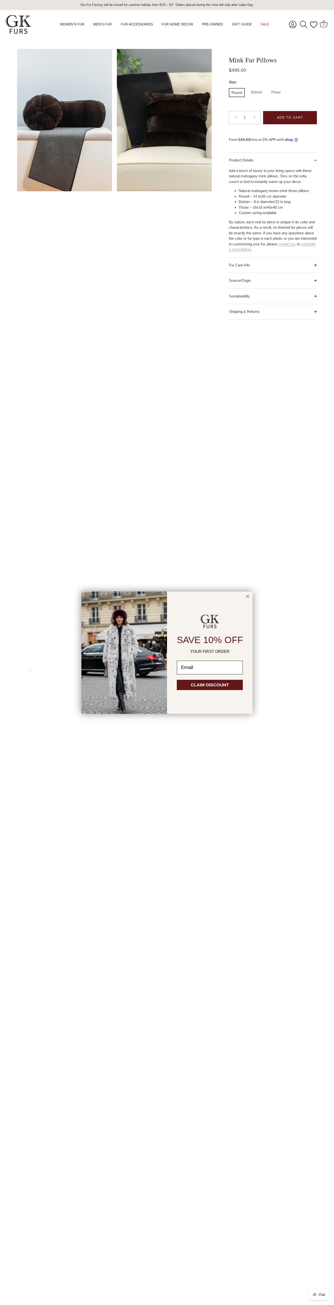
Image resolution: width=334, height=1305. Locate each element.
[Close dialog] (248, 596)
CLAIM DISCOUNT (210, 684)
